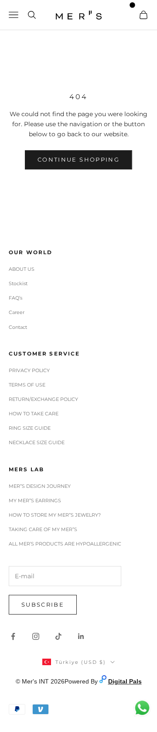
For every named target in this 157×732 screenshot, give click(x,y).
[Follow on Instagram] (35, 636)
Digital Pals (125, 681)
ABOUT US (21, 269)
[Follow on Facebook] (13, 636)
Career (16, 312)
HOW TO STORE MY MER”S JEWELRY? (55, 515)
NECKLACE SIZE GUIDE (37, 442)
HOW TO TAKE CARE (33, 414)
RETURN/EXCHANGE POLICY (43, 399)
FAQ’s (15, 298)
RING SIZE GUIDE (30, 428)
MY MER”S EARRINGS (35, 500)
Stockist (18, 283)
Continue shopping (78, 159)
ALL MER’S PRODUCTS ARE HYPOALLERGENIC (65, 544)
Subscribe (42, 604)
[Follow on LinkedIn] (81, 636)
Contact (18, 327)
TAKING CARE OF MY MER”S (43, 529)
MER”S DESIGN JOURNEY (40, 486)
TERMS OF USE (27, 385)
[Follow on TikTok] (58, 636)
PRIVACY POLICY (29, 370)
